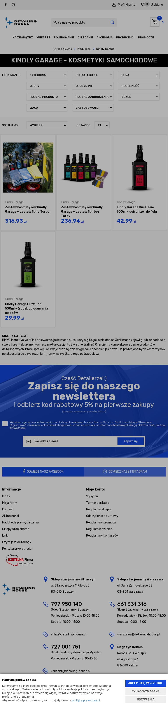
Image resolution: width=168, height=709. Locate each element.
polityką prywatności (86, 700)
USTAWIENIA (145, 699)
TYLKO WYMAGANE (145, 691)
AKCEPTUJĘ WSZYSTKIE (145, 683)
